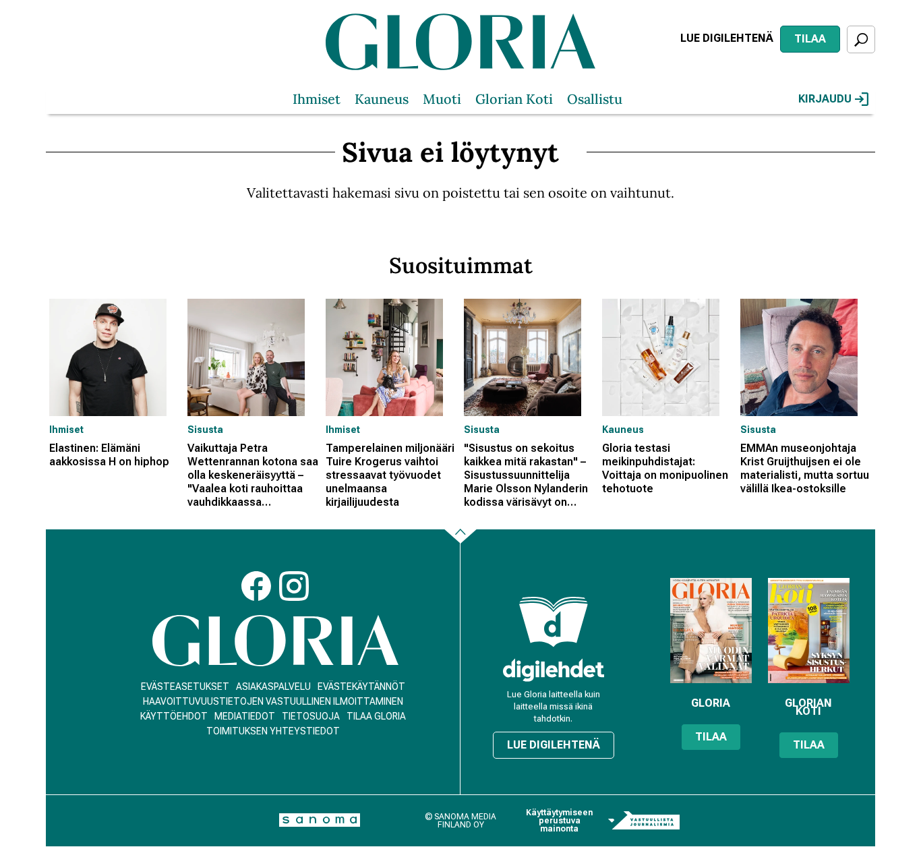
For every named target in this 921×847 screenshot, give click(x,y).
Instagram (294, 586)
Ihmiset (316, 98)
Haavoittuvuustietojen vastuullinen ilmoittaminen (273, 701)
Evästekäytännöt (361, 686)
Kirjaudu (825, 98)
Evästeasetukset (185, 686)
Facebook (256, 586)
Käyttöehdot (174, 716)
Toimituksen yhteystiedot (273, 731)
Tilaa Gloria (376, 716)
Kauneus (382, 98)
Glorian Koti (514, 98)
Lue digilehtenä (726, 38)
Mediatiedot (244, 716)
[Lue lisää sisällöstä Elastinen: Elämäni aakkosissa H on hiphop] (115, 357)
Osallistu (594, 98)
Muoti (442, 98)
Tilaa (810, 38)
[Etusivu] (275, 641)
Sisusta (205, 429)
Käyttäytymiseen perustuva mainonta (559, 821)
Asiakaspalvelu (273, 686)
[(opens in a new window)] (553, 670)
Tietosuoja (311, 716)
